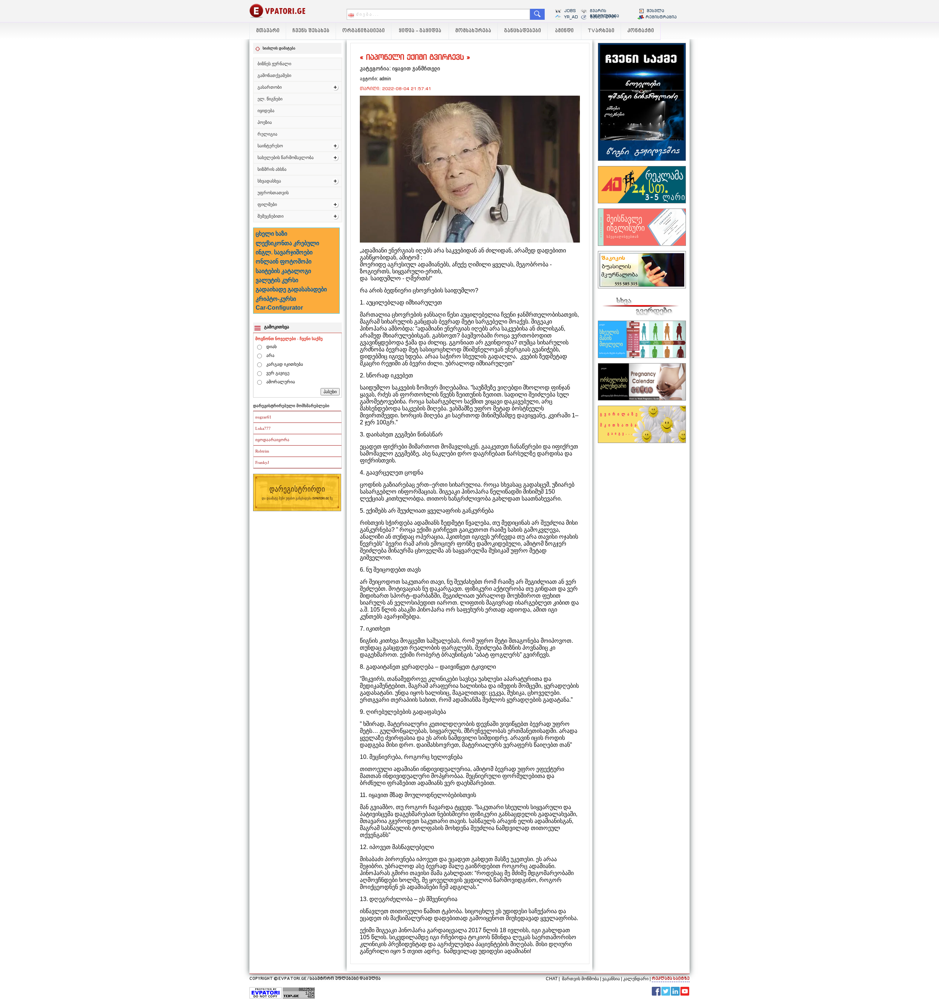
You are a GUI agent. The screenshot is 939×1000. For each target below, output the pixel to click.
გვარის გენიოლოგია (604, 13)
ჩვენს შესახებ (310, 30)
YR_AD (571, 16)
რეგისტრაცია (661, 16)
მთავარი (267, 30)
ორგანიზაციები (363, 30)
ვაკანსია (611, 978)
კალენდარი (635, 978)
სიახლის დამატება (279, 48)
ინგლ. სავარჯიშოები (284, 252)
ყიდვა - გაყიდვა (420, 30)
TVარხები (601, 30)
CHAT (552, 978)
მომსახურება (473, 30)
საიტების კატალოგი (283, 271)
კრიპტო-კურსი (276, 299)
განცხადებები (522, 30)
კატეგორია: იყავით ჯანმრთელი (400, 68)
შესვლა (655, 10)
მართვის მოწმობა (580, 978)
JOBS (570, 10)
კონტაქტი (640, 30)
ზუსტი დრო (603, 16)
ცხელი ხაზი (271, 233)
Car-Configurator (279, 308)
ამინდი (564, 30)
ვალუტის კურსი (277, 280)
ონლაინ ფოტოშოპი (283, 261)
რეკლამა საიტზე (671, 979)
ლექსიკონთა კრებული (287, 243)
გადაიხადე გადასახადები (291, 289)
